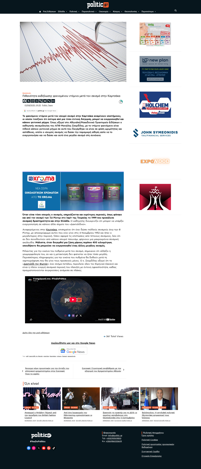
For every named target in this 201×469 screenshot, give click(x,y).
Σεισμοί (64, 356)
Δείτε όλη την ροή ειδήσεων (36, 333)
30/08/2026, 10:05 (30, 420)
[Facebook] (24, 101)
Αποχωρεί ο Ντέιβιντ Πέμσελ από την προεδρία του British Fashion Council (40, 415)
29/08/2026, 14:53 (108, 420)
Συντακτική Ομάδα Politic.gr (123, 420)
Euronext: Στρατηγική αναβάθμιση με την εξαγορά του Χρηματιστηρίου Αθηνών (101, 369)
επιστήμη (46, 356)
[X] (28, 101)
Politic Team (47, 105)
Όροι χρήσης (148, 436)
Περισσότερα (148, 12)
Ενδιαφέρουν (147, 407)
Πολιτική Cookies (150, 440)
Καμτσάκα (51, 229)
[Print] (45, 101)
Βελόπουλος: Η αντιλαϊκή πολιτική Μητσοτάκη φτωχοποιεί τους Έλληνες (158, 415)
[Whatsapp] (37, 101)
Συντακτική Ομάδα (150, 452)
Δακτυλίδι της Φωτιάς (36, 264)
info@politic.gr (115, 436)
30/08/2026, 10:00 (69, 420)
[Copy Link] (49, 101)
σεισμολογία (71, 356)
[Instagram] (33, 101)
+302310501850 (113, 438)
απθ (27, 356)
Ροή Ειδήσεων (49, 12)
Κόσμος (116, 12)
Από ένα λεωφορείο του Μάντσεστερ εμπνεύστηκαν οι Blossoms (78, 415)
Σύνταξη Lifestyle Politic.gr (45, 420)
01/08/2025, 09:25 (33, 105)
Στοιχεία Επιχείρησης (152, 456)
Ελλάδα (61, 12)
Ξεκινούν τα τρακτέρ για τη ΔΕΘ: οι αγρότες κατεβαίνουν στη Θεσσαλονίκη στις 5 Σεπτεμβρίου (120, 415)
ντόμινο (59, 356)
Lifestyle (27, 407)
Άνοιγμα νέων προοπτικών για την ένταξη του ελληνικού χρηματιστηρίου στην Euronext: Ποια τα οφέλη (47, 371)
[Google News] (53, 101)
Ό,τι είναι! (35, 407)
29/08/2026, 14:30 (147, 420)
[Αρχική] (40, 12)
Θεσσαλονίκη (131, 12)
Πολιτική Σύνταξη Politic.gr (162, 420)
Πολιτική (73, 12)
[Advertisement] (73, 153)
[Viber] (41, 101)
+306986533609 (114, 441)
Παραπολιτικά (88, 12)
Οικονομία (103, 12)
